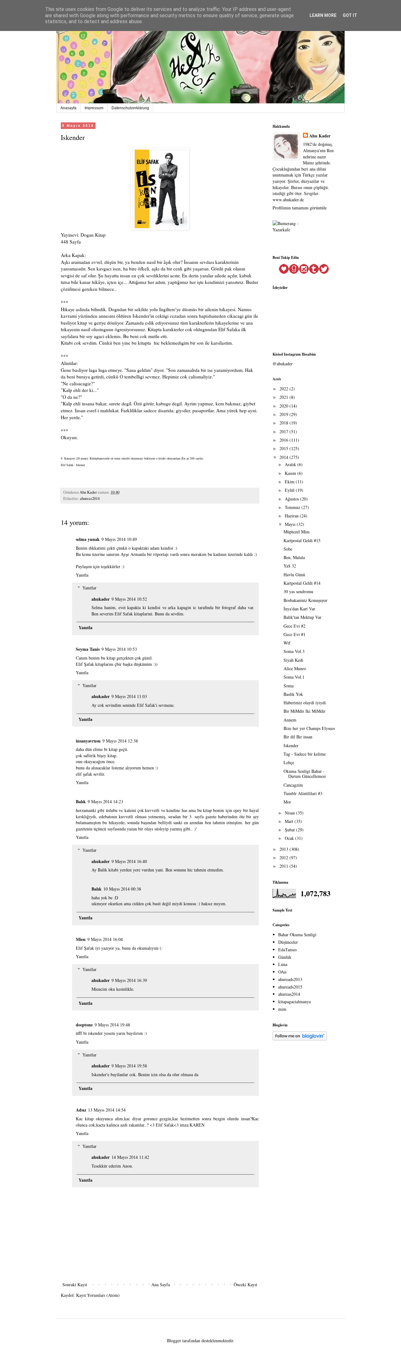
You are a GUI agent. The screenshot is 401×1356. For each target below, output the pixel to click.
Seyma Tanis (88, 649)
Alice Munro (295, 668)
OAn (282, 972)
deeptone (84, 1024)
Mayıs (291, 524)
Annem (290, 720)
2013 (284, 849)
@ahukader (283, 364)
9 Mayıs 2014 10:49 (119, 539)
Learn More (323, 15)
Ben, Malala (294, 557)
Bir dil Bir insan (298, 737)
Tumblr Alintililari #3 (303, 793)
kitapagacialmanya (294, 1001)
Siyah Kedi (293, 660)
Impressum (94, 108)
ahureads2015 (290, 987)
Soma (289, 686)
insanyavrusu (88, 740)
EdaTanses (287, 950)
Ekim (290, 482)
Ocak (290, 838)
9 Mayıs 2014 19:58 (129, 1066)
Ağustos (292, 499)
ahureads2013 (290, 979)
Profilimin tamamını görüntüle (300, 208)
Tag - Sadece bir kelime (305, 754)
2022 (284, 389)
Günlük (284, 957)
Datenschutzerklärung (130, 108)
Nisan (290, 813)
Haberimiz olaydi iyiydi (305, 703)
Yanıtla (82, 575)
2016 (284, 440)
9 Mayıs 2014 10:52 (129, 599)
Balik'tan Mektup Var (302, 617)
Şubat (290, 830)
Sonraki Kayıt (74, 1284)
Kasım (291, 473)
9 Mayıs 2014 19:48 (112, 1025)
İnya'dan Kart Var (299, 609)
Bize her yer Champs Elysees (309, 728)
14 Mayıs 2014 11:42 (130, 1157)
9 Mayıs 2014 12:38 (120, 741)
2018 (284, 423)
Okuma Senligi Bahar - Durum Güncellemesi (305, 773)
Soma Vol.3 (294, 651)
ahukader (100, 599)
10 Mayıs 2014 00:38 (122, 889)
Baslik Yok (293, 694)
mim (282, 1009)
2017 (284, 431)
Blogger (174, 1340)
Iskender (291, 745)
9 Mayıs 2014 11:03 (129, 696)
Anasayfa (68, 108)
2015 (284, 448)
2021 (284, 397)
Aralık (291, 464)
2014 (284, 457)
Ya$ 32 (290, 566)
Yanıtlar (89, 588)
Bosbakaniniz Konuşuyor (305, 600)
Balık (81, 801)
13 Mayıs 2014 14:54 (107, 1110)
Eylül (290, 490)
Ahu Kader (320, 136)
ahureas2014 (90, 498)
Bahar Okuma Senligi (297, 934)
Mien (81, 939)
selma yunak (88, 539)
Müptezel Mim (297, 532)
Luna (282, 964)
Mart (289, 821)
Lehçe (289, 762)
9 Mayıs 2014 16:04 (105, 939)
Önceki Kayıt (245, 1284)
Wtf (287, 643)
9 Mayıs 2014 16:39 (129, 980)
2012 (284, 857)
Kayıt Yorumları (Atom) (98, 1295)
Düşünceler (288, 942)
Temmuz (293, 507)
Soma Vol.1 (294, 677)
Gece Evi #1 (294, 634)
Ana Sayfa (160, 1284)
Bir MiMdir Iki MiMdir (304, 711)
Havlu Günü (294, 575)
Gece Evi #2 (294, 626)
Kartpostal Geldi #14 (302, 583)
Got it (350, 15)
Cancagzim (293, 785)
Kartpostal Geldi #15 (302, 540)
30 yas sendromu (298, 591)
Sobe (288, 549)
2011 (284, 866)
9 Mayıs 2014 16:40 (129, 861)
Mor (287, 802)
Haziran (292, 516)
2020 (284, 406)
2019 (284, 414)
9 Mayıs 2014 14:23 (105, 801)
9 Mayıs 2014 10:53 (119, 649)
